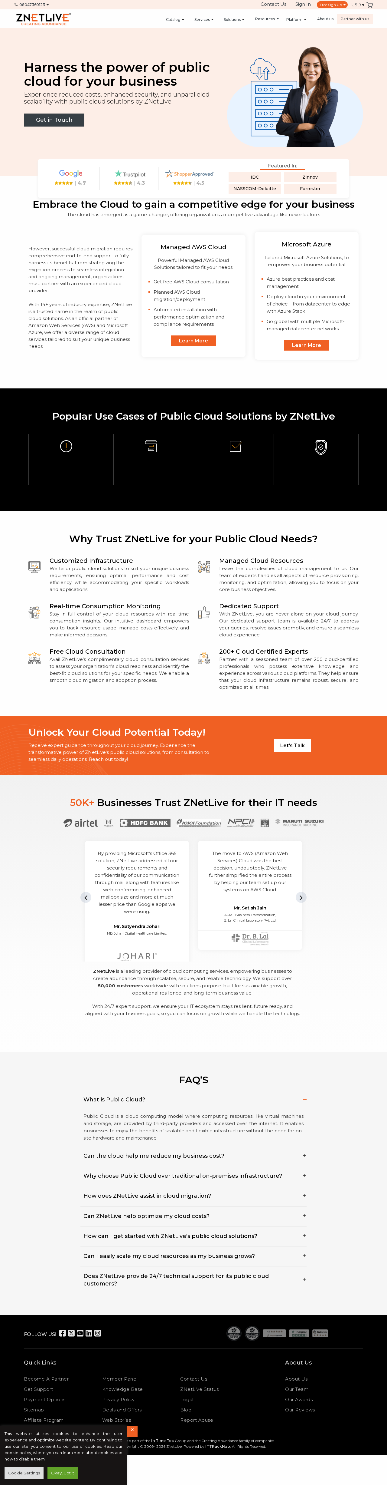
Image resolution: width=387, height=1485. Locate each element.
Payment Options (45, 1399)
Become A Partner (46, 1379)
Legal (187, 1399)
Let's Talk (292, 745)
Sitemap (34, 1410)
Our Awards (299, 1399)
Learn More (193, 341)
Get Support (38, 1389)
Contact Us (273, 4)
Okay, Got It (62, 1472)
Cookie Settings (24, 1472)
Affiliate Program (44, 1420)
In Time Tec (162, 1440)
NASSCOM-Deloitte (254, 188)
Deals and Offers (122, 1410)
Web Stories (116, 1420)
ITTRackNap (217, 1446)
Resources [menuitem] (265, 19)
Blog (185, 1410)
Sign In (303, 4)
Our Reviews (300, 1410)
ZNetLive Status (199, 1389)
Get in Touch (54, 120)
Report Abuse (196, 1420)
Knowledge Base (122, 1389)
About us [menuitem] (325, 19)
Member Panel (120, 1379)
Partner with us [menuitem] (355, 19)
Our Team (296, 1389)
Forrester (310, 188)
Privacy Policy (118, 1399)
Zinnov (310, 177)
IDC (255, 177)
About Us (296, 1379)
